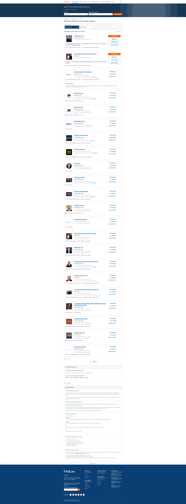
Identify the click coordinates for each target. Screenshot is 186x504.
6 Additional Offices (93, 182)
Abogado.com (113, 481)
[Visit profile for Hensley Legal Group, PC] (69, 138)
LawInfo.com (113, 485)
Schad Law (77, 163)
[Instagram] (78, 495)
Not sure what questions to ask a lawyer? (73, 436)
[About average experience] (90, 157)
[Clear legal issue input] (87, 14)
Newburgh (67, 377)
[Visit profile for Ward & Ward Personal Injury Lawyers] (69, 56)
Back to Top (93, 463)
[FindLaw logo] (67, 2)
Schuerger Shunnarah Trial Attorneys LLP (86, 261)
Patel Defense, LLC (79, 121)
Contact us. (73, 479)
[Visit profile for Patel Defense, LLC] (69, 124)
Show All (65, 383)
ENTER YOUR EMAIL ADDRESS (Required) (70, 487)
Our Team (86, 473)
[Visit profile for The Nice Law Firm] (69, 180)
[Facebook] (71, 495)
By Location (86, 483)
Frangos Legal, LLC (79, 333)
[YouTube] (73, 495)
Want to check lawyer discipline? (72, 449)
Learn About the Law (100, 479)
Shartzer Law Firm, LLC (80, 275)
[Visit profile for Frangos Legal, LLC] (69, 335)
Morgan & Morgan (79, 149)
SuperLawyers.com (114, 477)
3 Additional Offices (93, 98)
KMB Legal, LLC (78, 247)
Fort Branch (86, 377)
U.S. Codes (99, 485)
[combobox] (76, 14)
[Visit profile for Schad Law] (69, 166)
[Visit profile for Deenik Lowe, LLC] (69, 208)
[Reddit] (81, 495)
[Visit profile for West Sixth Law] (69, 96)
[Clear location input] (112, 14)
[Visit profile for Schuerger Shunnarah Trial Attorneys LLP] (69, 264)
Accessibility (87, 475)
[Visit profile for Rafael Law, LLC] (69, 38)
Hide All (69, 383)
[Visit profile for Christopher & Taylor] (69, 349)
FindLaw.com (113, 473)
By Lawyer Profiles (88, 486)
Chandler (71, 377)
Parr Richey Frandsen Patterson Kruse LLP (86, 289)
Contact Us (86, 477)
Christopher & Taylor (80, 347)
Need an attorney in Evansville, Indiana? (73, 401)
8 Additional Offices (92, 140)
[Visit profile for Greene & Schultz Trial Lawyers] (69, 74)
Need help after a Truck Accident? (72, 390)
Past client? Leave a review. (78, 37)
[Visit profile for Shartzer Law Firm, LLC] (69, 278)
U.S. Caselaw (99, 483)
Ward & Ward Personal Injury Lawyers (85, 54)
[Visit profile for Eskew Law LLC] (69, 110)
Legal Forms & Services (101, 473)
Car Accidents (68, 372)
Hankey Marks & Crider (81, 318)
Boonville (81, 377)
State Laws (99, 481)
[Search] (121, 2)
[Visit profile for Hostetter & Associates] (69, 222)
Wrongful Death (88, 372)
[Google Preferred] (84, 495)
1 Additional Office (94, 77)
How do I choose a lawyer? (70, 413)
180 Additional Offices (94, 152)
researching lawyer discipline (80, 453)
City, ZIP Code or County (93, 12)
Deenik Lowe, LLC (79, 205)
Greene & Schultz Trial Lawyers (83, 72)
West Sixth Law (78, 93)
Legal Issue (66, 12)
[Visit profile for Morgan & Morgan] (69, 152)
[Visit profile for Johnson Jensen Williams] (69, 194)
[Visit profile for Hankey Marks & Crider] (69, 321)
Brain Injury (82, 372)
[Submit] (79, 490)
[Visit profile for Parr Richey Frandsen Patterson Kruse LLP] (69, 292)
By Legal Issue (87, 485)
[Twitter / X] (76, 495)
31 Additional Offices (93, 266)
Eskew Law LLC (78, 107)
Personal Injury (75, 372)
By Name (86, 488)
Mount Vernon (76, 377)
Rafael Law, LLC (78, 36)
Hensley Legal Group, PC (81, 135)
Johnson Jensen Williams (81, 191)
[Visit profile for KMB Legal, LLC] (69, 250)
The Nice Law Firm (79, 177)
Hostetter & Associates (80, 219)
